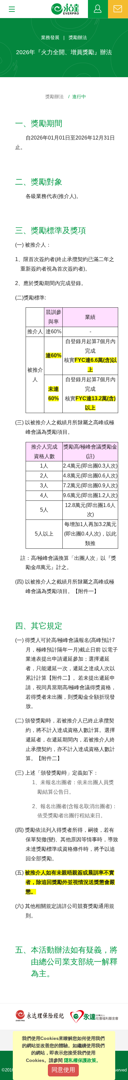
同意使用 (63, 1070)
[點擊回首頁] (65, 9)
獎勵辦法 (54, 96)
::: (2, 21)
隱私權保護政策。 (82, 1060)
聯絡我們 (118, 9)
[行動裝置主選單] (9, 9)
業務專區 (98, 9)
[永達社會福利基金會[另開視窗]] (94, 1016)
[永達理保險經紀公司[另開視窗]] (40, 1015)
